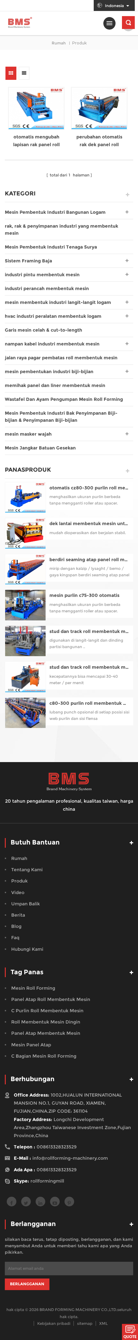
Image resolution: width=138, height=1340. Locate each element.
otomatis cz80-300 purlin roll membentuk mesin (89, 488)
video (17, 892)
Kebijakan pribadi (53, 1323)
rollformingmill (47, 1181)
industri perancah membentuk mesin (47, 288)
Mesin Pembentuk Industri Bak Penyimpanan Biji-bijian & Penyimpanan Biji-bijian (61, 416)
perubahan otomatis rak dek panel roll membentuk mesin (99, 141)
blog (16, 926)
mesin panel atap (31, 1045)
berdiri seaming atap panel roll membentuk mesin (89, 559)
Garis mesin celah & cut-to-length (43, 330)
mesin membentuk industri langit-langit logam (58, 302)
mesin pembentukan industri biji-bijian (49, 371)
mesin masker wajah (28, 434)
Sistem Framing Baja (28, 261)
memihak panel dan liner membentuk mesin (55, 385)
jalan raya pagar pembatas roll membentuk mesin (61, 358)
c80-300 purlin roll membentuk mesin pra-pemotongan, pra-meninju (89, 703)
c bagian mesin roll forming (43, 1056)
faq (15, 937)
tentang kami (27, 870)
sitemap (84, 1323)
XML (103, 1323)
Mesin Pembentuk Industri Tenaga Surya (51, 247)
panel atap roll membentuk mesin (50, 999)
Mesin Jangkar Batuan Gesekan (40, 448)
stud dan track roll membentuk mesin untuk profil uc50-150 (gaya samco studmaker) (89, 631)
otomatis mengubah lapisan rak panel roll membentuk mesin (36, 141)
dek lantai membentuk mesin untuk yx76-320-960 (89, 523)
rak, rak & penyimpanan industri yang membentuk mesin (61, 229)
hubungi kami (27, 949)
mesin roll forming (33, 988)
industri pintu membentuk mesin (42, 275)
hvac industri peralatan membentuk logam (53, 316)
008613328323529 (57, 1147)
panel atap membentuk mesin (45, 1033)
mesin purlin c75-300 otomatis (84, 595)
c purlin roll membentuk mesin (47, 1011)
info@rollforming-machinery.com (70, 1158)
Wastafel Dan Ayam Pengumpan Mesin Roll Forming (64, 399)
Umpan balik (25, 904)
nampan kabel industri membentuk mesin (52, 344)
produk (19, 881)
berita (18, 915)
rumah (59, 43)
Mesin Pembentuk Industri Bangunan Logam (55, 212)
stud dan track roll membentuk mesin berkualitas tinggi (89, 667)
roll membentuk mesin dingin (45, 1022)
